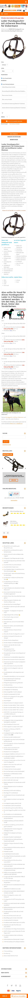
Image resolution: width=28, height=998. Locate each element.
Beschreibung (14, 134)
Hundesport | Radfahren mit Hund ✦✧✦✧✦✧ (14, 754)
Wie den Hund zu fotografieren (11, 640)
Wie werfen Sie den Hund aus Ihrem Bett (13, 666)
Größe (2, 68)
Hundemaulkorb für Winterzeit (11, 920)
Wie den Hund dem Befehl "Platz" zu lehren (14, 705)
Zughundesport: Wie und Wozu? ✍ (12, 614)
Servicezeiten (14, 500)
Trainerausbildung (8, 951)
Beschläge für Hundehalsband (11, 793)
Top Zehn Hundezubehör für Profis (12, 694)
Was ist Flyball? (7, 700)
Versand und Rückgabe (14, 136)
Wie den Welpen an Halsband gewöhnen (13, 642)
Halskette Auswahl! (8, 851)
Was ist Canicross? (8, 619)
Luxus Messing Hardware (8, 84)
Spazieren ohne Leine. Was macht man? (13, 764)
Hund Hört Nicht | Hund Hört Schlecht (12, 564)
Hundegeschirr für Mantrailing (11, 689)
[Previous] (2, 468)
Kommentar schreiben (14, 124)
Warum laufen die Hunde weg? (11, 780)
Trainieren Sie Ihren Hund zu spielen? (12, 769)
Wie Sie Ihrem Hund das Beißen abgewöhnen (14, 657)
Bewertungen (14, 139)
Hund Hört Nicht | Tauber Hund (11, 567)
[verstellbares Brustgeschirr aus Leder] (14, 400)
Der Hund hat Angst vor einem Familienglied (14, 771)
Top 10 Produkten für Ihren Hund (11, 724)
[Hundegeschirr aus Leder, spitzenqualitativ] (14, 223)
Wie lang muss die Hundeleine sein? (12, 737)
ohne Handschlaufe (6, 78)
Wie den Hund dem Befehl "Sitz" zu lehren (13, 709)
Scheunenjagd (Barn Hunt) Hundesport (13, 692)
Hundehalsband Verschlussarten (11, 854)
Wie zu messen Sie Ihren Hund (11, 955)
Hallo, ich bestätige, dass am (16, 511)
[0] (24, 11)
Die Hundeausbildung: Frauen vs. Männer (13, 687)
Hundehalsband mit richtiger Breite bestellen (14, 929)
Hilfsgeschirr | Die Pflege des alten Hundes (14, 558)
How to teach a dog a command (11, 617)
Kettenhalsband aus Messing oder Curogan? (14, 939)
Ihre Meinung (7, 953)
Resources (6, 585)
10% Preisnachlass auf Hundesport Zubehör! (14, 941)
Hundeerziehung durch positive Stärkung (13, 808)
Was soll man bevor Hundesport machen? (13, 703)
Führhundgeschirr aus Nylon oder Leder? (13, 726)
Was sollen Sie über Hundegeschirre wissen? (14, 634)
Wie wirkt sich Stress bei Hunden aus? (12, 915)
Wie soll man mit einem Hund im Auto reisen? (14, 659)
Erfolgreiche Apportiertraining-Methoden (13, 682)
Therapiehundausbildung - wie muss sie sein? (14, 676)
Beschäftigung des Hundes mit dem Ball (13, 918)
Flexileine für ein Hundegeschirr (11, 751)
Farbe (2, 62)
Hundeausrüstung (8, 685)
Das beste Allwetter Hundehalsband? (12, 837)
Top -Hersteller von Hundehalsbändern (13, 814)
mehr (4, 537)
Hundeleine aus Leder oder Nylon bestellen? (14, 777)
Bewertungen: (4, 124)
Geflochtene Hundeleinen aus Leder (12, 888)
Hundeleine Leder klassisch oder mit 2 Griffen (14, 922)
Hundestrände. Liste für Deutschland (12, 805)
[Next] (25, 468)
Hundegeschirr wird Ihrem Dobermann (14, 417)
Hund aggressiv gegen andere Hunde (12, 803)
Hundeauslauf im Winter (9, 766)
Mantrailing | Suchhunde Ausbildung (12, 790)
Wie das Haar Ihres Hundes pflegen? (12, 604)
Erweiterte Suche (7, 444)
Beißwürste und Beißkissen (16, 423)
